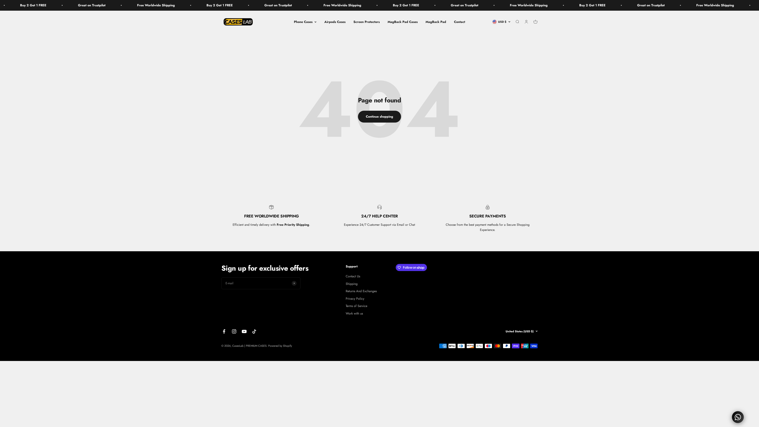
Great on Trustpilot (42, 5)
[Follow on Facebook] (224, 331)
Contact (459, 21)
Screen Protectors (366, 21)
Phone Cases (303, 21)
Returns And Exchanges (361, 291)
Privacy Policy (355, 298)
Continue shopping (379, 116)
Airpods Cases (335, 21)
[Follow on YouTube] (244, 331)
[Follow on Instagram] (234, 331)
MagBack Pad (436, 21)
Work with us (354, 313)
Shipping (352, 284)
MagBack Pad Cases (403, 21)
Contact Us (353, 276)
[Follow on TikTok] (254, 331)
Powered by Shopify (280, 346)
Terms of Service (356, 306)
